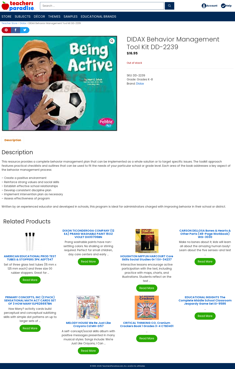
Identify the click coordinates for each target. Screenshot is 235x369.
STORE (7, 16)
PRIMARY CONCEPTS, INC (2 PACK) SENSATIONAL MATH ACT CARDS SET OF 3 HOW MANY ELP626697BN (30, 300)
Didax (23, 23)
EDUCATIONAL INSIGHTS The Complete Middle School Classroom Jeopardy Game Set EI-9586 (205, 300)
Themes (54, 16)
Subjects (23, 16)
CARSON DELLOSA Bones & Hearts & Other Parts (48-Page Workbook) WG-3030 (205, 234)
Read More (30, 280)
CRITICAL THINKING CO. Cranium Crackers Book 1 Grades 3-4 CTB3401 (146, 324)
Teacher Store (9, 23)
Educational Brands (98, 16)
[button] (112, 41)
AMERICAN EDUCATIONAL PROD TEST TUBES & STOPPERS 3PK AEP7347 (30, 257)
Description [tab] (12, 140)
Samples (71, 16)
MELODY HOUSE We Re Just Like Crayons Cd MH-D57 (88, 324)
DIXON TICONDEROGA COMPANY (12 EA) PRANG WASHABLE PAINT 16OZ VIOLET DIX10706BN (88, 234)
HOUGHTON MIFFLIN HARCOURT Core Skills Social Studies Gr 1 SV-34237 (146, 257)
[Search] (169, 6)
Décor (39, 16)
